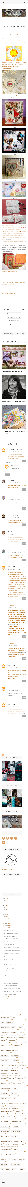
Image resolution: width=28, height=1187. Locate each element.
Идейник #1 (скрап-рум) (10, 964)
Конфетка (11, 1078)
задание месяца (4, 1060)
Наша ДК (3, 1106)
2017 (4, 905)
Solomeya (22, 1169)
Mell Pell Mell (13, 515)
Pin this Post (15, 320)
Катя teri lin (3, 1075)
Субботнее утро (19, 1151)
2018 (4, 903)
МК (14, 1098)
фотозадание (22, 1159)
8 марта (23, 1014)
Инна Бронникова (12, 1065)
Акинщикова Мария (5, 1017)
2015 (4, 909)
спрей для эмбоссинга (11, 1146)
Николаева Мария (12, 1106)
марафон (15, 1088)
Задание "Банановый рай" (10, 994)
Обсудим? (18, 1111)
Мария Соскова (4, 1090)
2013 (4, 914)
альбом (2, 1022)
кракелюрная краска (13, 1080)
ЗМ (20, 1063)
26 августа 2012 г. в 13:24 (14, 452)
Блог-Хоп (7, 1030)
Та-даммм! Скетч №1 (9, 944)
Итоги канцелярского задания (11, 933)
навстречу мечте (12, 1103)
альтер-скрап (10, 1022)
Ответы (8, 462)
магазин (24, 1085)
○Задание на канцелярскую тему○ (12, 988)
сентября (7, 925)
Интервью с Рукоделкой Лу (10, 956)
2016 (4, 907)
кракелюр (3, 1080)
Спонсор (7, 1144)
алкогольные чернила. (20, 1019)
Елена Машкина (4, 1055)
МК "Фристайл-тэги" (9, 930)
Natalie (14, 154)
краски (16, 1085)
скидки (9, 1134)
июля (6, 996)
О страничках (7, 941)
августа (6, 927)
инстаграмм (21, 1065)
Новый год (3, 1108)
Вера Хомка (12, 496)
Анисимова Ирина (5, 1027)
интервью (3, 1068)
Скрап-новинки (4, 1136)
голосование (21, 1042)
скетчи (16, 324)
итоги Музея (13, 1070)
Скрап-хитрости (4, 1139)
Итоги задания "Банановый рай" (11, 947)
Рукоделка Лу (14, 198)
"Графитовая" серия (5, 1014)
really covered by (12, 624)
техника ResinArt (4, 1159)
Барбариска (14, 97)
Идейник (3, 1065)
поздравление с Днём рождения (7, 1118)
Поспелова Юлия (4, 1121)
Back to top (21, 1185)
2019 (4, 900)
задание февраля (15, 1060)
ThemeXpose (15, 1180)
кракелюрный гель (17, 1083)
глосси (13, 1042)
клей (10, 1075)
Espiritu (14, 180)
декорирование (16, 1045)
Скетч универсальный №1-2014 (13, 401)
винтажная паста (11, 1037)
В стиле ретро (4, 1032)
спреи (23, 1144)
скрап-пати (13, 1136)
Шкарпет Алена (4, 1164)
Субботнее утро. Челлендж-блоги (12, 950)
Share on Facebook (14, 313)
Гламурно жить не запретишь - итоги (12, 991)
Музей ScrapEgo (14, 1101)
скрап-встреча (17, 1134)
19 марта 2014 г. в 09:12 (14, 645)
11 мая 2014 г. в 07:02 (13, 667)
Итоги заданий (11, 1068)
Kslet (10, 550)
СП (1, 1144)
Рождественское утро (5, 1126)
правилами (8, 239)
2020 (4, 898)
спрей (2, 1146)
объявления (3, 1113)
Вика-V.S (21, 1035)
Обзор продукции (12, 1108)
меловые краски (21, 1090)
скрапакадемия (14, 1139)
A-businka (11, 480)
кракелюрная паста (5, 1083)
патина (8, 1116)
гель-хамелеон (12, 1040)
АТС (1, 1030)
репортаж (22, 1123)
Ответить (24, 460)
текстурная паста (5, 1156)
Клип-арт (16, 1075)
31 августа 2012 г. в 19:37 (14, 534)
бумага (21, 1030)
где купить (3, 1040)
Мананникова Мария (5, 1088)
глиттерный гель (4, 1042)
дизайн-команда (4, 1047)
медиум (12, 1090)
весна (21, 1032)
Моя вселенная (4, 1101)
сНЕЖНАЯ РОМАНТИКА (5, 1141)
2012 (4, 916)
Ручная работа (22, 42)
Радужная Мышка (5, 1123)
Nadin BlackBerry (5, 1169)
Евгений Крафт (17, 1052)
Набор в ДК (3, 1103)
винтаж (2, 1037)
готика (2, 1045)
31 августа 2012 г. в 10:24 (14, 517)
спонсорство (15, 1144)
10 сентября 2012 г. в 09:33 (14, 552)
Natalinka (11, 531)
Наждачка (22, 1103)
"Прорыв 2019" (16, 1014)
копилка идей (20, 1078)
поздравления (21, 1118)
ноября (6, 921)
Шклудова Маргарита (15, 1164)
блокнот (14, 1030)
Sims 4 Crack (21, 713)
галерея (21, 1037)
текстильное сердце (9, 1154)
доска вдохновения (5, 1052)
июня (6, 999)
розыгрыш (16, 1126)
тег (1, 1154)
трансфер (14, 1159)
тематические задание (17, 1156)
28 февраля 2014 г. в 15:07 (14, 569)
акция (14, 1017)
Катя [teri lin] (15, 1073)
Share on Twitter (15, 317)
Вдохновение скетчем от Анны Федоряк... (13, 432)
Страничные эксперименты (7, 1151)
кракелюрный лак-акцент (6, 1085)
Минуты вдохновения (5, 1098)
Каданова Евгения (5, 1073)
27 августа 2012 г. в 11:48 (14, 482)
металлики (14, 1093)
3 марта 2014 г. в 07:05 (13, 607)
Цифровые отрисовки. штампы (13, 1161)
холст (2, 1161)
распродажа (14, 1123)
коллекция (3, 1078)
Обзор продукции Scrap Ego (7, 1111)
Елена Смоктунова (15, 449)
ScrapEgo (14, 1169)
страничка (16, 1149)
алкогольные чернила (6, 1019)
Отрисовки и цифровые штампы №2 (12, 953)
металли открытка (5, 1093)
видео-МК (3, 1035)
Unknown (14, 465)
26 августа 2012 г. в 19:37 (17, 468)
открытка (12, 1113)
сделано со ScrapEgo (16, 1131)
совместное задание (17, 1141)
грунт (8, 1045)
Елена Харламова (15, 1055)
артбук (20, 1027)
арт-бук (14, 1027)
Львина (14, 127)
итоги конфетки (4, 1070)
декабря (6, 918)
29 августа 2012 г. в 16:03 (14, 499)
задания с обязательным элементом (9, 1063)
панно (2, 1116)
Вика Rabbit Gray (12, 1035)
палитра (19, 1113)
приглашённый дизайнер (17, 1121)
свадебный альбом (5, 1131)
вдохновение (13, 1032)
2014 (4, 912)
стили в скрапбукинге (5, 1149)
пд (14, 1116)
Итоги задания (22, 1068)
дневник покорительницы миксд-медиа (9, 1050)
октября (6, 923)
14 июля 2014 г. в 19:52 (13, 707)
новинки (21, 1106)
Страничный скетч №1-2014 (12, 371)
